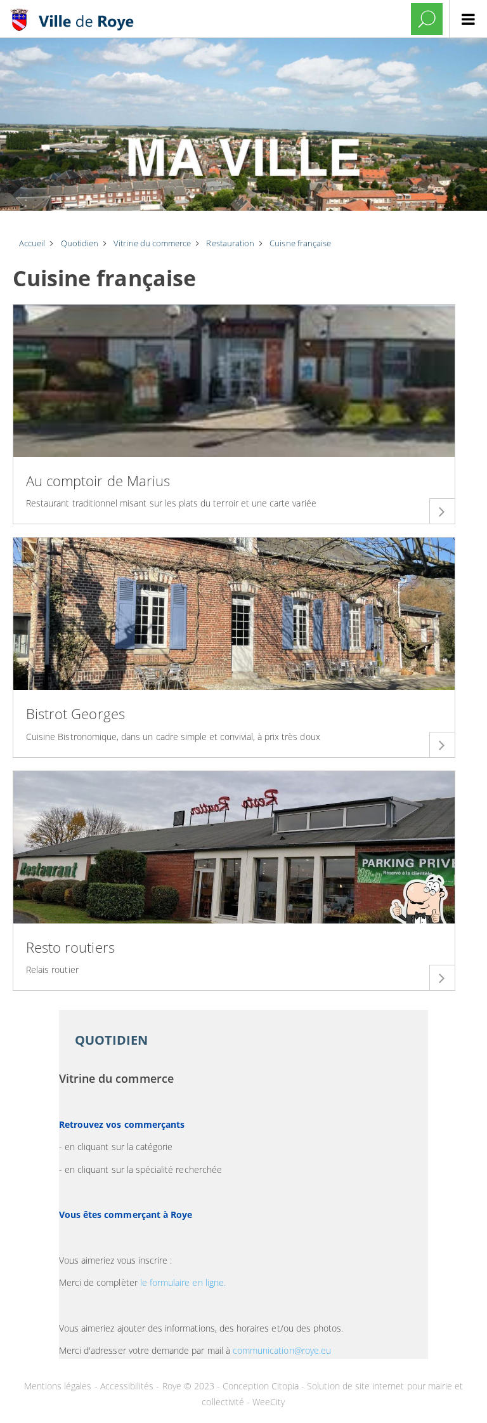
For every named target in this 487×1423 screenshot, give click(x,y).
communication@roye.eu (282, 1350)
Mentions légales (59, 1386)
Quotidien (111, 1040)
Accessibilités (128, 1386)
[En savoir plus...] (442, 511)
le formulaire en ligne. (183, 1282)
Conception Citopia (261, 1386)
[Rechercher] (426, 19)
